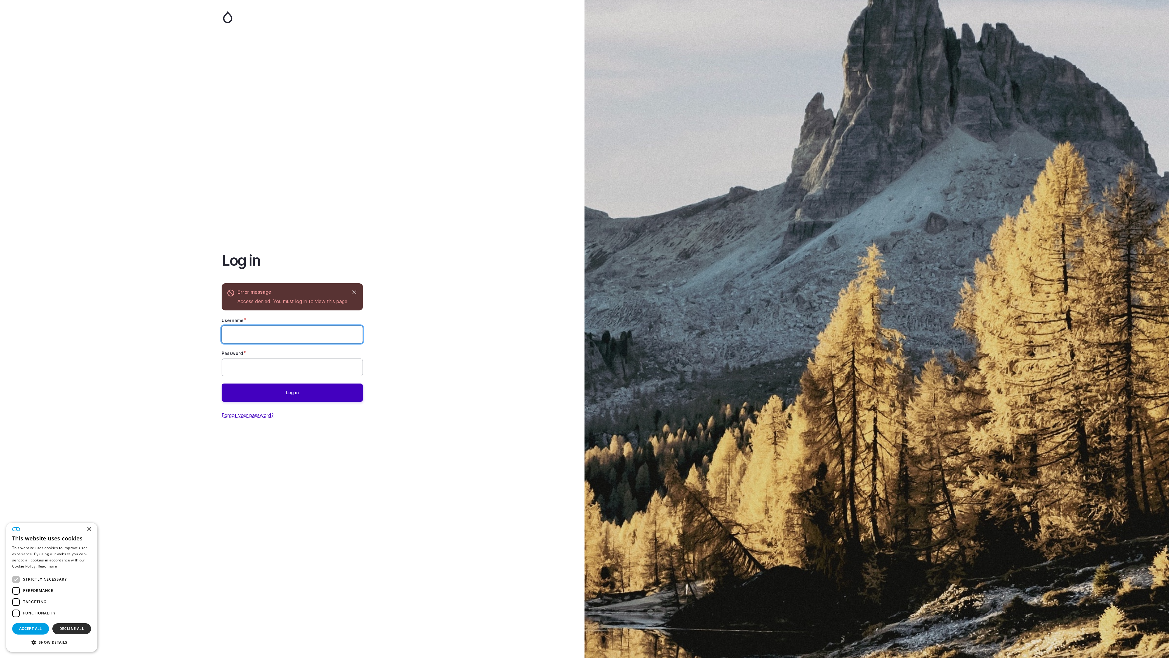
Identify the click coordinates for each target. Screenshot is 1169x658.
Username (233, 320)
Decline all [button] (71, 628)
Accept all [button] (30, 628)
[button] (51, 642)
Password (232, 353)
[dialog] (51, 587)
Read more (47, 566)
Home (292, 17)
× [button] (89, 529)
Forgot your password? (248, 415)
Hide (354, 292)
